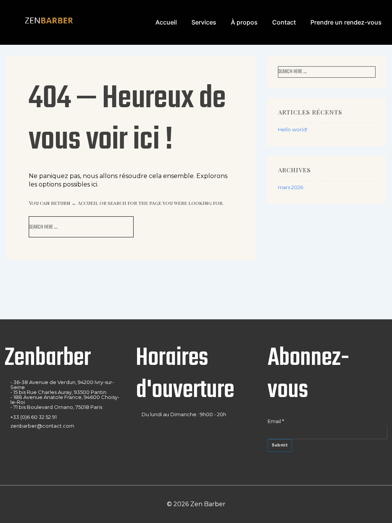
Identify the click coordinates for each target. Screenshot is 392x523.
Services (203, 22)
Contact (284, 22)
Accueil (166, 22)
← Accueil (85, 202)
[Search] (116, 227)
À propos (244, 22)
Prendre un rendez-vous (346, 22)
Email (276, 421)
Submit (280, 445)
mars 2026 (290, 187)
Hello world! (292, 129)
